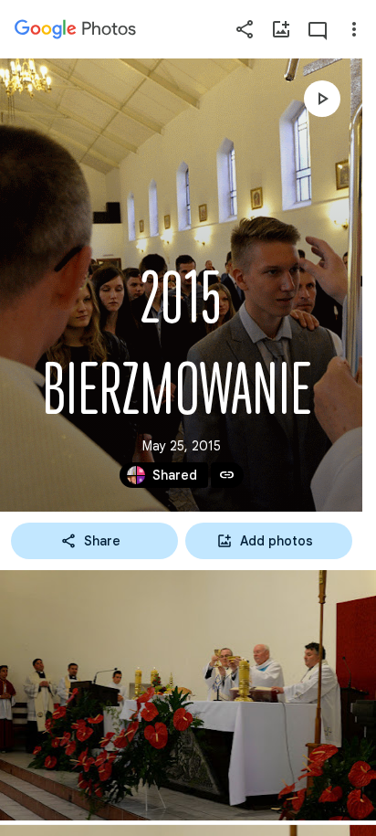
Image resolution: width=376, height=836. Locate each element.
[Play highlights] (322, 99)
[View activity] (317, 29)
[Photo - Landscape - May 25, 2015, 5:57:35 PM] (188, 695)
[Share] (244, 29)
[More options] (354, 29)
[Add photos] (281, 29)
